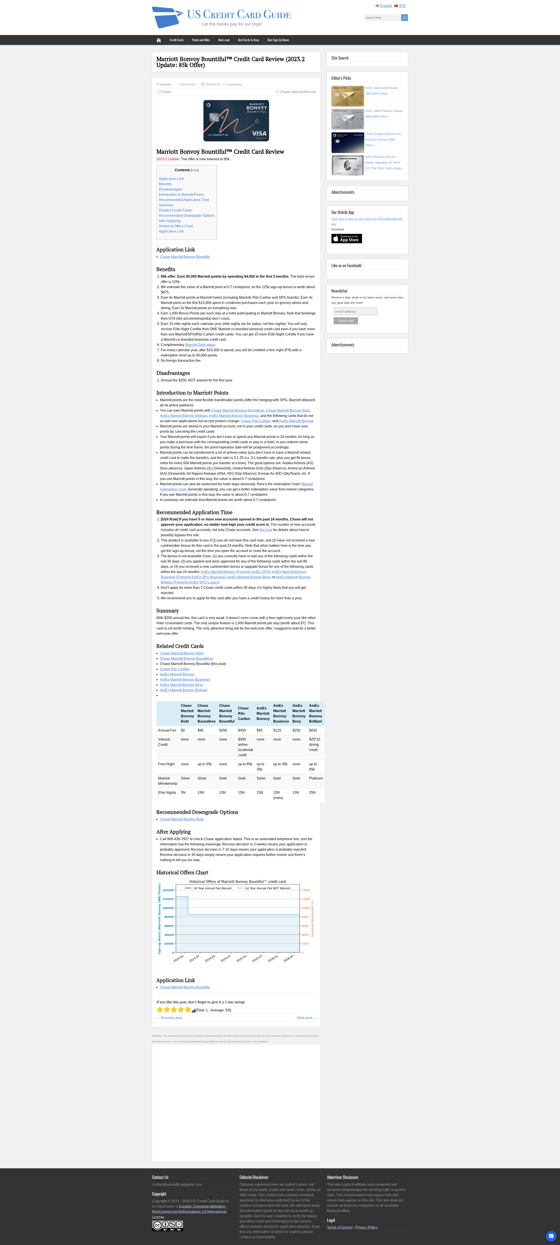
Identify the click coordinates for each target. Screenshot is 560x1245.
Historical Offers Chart (176, 226)
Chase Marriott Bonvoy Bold (288, 410)
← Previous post (169, 1018)
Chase (166, 92)
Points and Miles (201, 39)
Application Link (171, 179)
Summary (166, 205)
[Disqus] (236, 1102)
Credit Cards (177, 39)
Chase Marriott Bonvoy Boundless (237, 410)
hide (195, 170)
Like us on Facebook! (346, 265)
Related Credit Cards (175, 210)
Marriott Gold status (200, 345)
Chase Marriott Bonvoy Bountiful (185, 257)
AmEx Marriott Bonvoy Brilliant (183, 416)
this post (265, 530)
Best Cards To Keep (248, 39)
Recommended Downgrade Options (187, 215)
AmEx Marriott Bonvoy (296, 421)
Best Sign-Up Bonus (278, 39)
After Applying (169, 221)
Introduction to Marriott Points (181, 194)
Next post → (306, 1018)
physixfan (165, 84)
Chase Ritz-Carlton (256, 421)
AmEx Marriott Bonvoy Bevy (248, 577)
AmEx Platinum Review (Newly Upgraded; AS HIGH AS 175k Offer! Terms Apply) (383, 162)
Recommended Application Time (184, 200)
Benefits (165, 184)
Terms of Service (340, 1227)
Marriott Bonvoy (304, 92)
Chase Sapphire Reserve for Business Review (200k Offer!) (383, 139)
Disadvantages (170, 189)
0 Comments (234, 84)
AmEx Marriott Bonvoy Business (234, 416)
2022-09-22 (188, 84)
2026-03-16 (213, 84)
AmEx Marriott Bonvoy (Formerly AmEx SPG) (235, 572)
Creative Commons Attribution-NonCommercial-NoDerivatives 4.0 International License (189, 1211)
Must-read (223, 39)
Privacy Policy (366, 1227)
